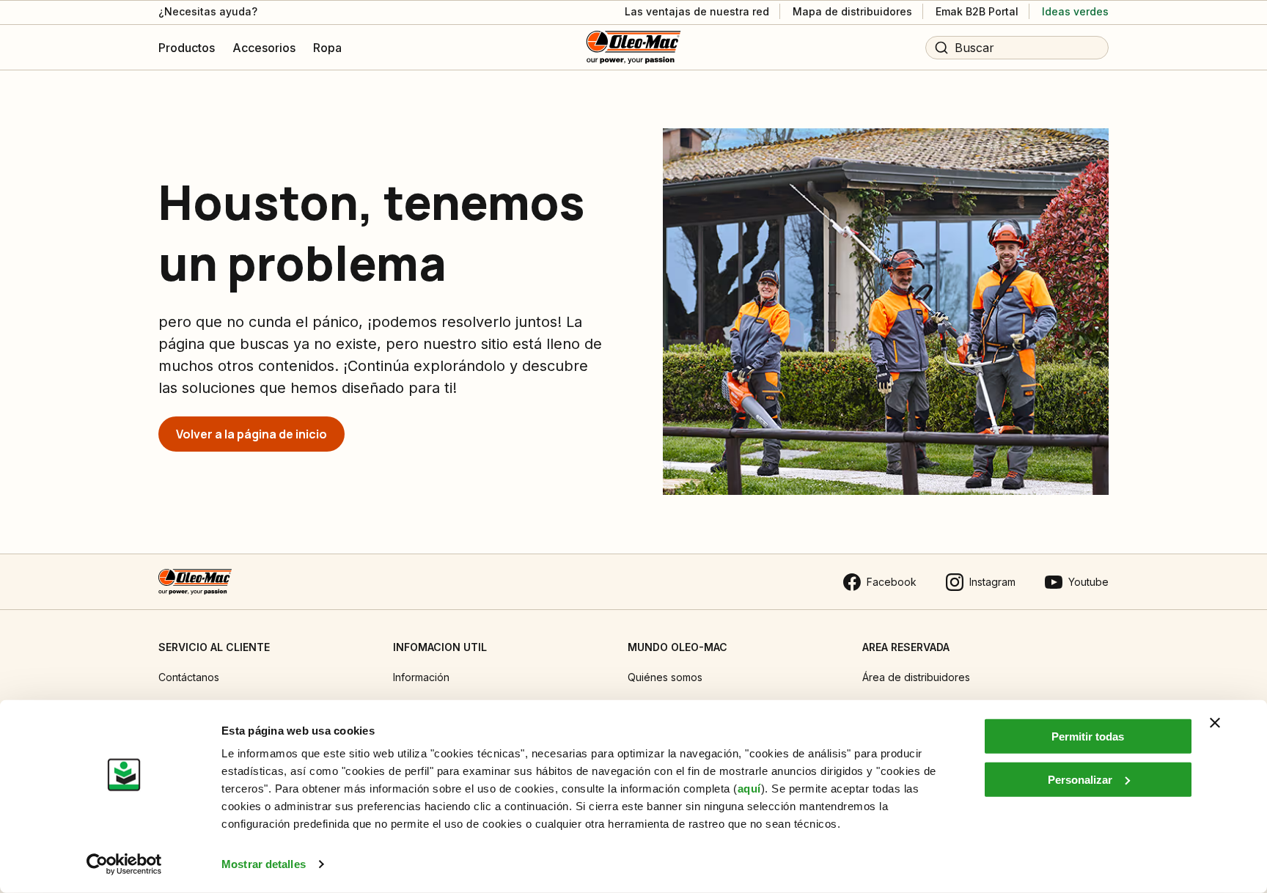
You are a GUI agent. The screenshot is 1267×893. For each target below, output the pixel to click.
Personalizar (1080, 779)
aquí (749, 788)
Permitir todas (1087, 736)
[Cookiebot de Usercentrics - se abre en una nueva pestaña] (124, 864)
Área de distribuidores (916, 677)
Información (421, 677)
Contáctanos (188, 677)
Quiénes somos (665, 677)
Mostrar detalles (263, 864)
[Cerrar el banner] (1215, 723)
